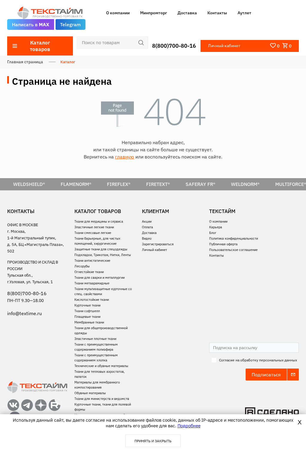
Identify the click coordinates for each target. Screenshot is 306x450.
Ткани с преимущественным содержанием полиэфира (96, 347)
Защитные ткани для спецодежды (100, 249)
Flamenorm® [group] (76, 184)
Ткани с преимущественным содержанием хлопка (96, 357)
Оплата (147, 227)
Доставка (187, 13)
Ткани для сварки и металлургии (99, 277)
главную (124, 157)
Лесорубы (82, 266)
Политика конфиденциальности (233, 238)
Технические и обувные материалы (101, 366)
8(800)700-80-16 (174, 45)
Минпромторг (153, 13)
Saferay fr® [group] (200, 184)
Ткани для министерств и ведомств (101, 399)
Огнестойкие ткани (89, 272)
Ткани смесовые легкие (92, 233)
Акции (147, 221)
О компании (118, 13)
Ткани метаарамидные (91, 283)
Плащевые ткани (87, 317)
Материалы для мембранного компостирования (97, 384)
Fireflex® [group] (119, 184)
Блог (212, 233)
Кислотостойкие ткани (91, 300)
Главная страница (25, 61)
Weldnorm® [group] (245, 184)
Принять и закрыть (153, 441)
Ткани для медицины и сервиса (98, 221)
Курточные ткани (87, 305)
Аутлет (244, 13)
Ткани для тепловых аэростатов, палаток (99, 374)
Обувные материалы (90, 393)
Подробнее (189, 426)
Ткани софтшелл (87, 311)
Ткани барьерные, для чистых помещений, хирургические (97, 241)
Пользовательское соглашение (233, 250)
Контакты (217, 13)
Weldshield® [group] (29, 184)
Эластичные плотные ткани (95, 339)
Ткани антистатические (92, 260)
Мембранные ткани (89, 322)
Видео (147, 238)
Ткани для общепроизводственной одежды (101, 330)
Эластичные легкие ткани (94, 227)
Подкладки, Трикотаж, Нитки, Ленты (102, 255)
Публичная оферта (223, 244)
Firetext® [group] (158, 184)
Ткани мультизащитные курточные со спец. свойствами (103, 291)
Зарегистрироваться (158, 244)
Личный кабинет (154, 250)
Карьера (215, 227)
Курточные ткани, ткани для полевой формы (102, 407)
